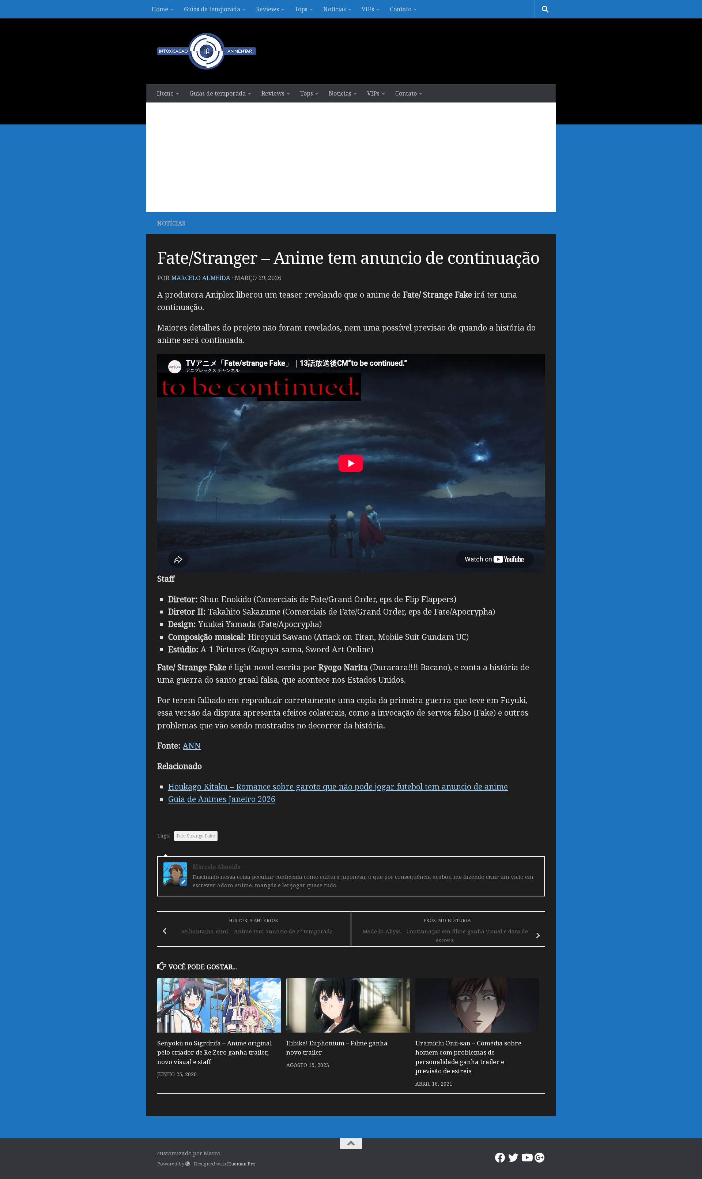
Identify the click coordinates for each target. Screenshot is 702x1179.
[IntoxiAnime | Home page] (206, 51)
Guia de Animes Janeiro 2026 (221, 799)
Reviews (267, 9)
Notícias (334, 9)
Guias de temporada (212, 9)
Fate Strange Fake (196, 836)
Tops (301, 9)
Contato (400, 9)
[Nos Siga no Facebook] (500, 1158)
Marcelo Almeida (200, 277)
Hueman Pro (241, 1163)
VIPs (368, 9)
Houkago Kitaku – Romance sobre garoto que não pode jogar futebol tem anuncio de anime (338, 786)
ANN (192, 745)
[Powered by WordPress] (187, 1163)
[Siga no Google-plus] (540, 1158)
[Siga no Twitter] (513, 1158)
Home (159, 9)
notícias (171, 223)
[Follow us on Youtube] (526, 1158)
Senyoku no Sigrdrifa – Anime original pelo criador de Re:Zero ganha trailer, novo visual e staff (214, 1052)
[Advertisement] (351, 157)
